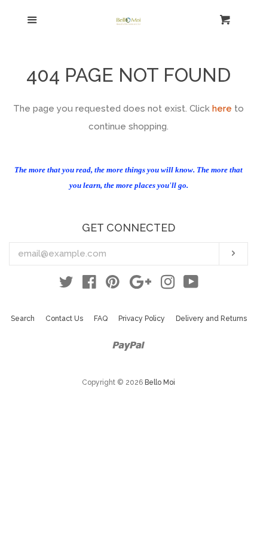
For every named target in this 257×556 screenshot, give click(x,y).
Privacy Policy (141, 318)
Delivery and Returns (211, 318)
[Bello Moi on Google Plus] (140, 284)
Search (23, 318)
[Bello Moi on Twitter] (66, 284)
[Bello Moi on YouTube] (190, 284)
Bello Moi (160, 382)
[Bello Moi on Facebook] (89, 284)
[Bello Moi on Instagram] (168, 284)
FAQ (101, 318)
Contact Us (64, 318)
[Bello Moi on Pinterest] (112, 284)
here (222, 108)
